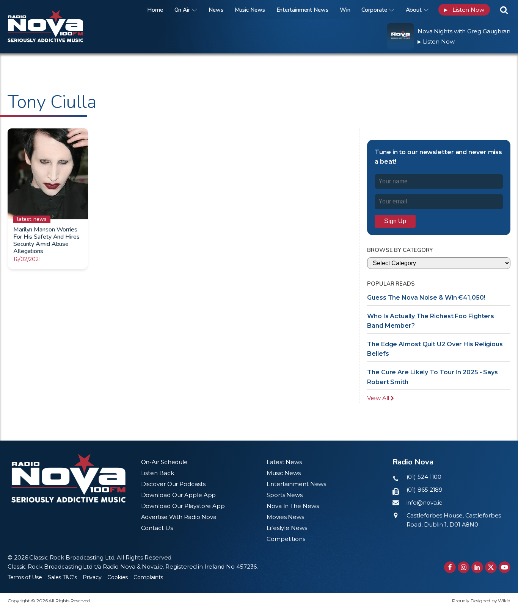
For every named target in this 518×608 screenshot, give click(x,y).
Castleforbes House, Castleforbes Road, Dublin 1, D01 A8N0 (454, 520)
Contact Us (157, 527)
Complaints (148, 577)
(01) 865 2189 (425, 489)
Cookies (117, 577)
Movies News (285, 516)
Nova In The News (293, 506)
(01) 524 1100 (424, 476)
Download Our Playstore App (183, 506)
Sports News (285, 495)
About (414, 10)
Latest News (284, 462)
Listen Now (464, 9)
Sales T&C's (62, 577)
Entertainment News (302, 10)
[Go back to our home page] (68, 478)
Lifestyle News (287, 527)
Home (155, 10)
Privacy (92, 577)
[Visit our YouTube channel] (504, 567)
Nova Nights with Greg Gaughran (464, 31)
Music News (250, 10)
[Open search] (504, 9)
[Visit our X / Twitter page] (491, 567)
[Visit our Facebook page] (450, 567)
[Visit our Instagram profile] (463, 567)
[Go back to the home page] (55, 10)
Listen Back (157, 473)
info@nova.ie (425, 502)
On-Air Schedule (164, 462)
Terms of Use (25, 577)
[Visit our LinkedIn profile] (477, 567)
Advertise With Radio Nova (179, 516)
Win (345, 10)
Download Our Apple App (178, 495)
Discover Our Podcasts (173, 484)
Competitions (286, 538)
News (216, 10)
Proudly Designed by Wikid (481, 600)
